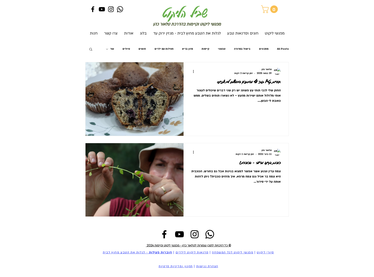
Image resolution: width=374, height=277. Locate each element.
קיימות (205, 49)
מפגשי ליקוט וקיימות (167, 245)
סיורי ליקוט (265, 252)
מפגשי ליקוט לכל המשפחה (232, 252)
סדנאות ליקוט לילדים (192, 252)
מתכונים (263, 49)
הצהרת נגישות (207, 266)
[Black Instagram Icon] (111, 9)
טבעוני (221, 49)
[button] (270, 9)
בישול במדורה (242, 49)
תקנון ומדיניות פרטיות (176, 266)
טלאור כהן (188, 245)
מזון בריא (187, 49)
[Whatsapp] (120, 9)
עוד (112, 49)
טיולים (126, 49)
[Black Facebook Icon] (93, 9)
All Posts (283, 49)
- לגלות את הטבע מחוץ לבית (137, 252)
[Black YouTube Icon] (102, 9)
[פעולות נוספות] (191, 71)
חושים (142, 49)
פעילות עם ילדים (164, 49)
